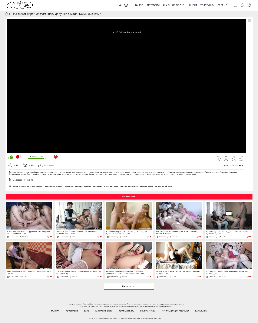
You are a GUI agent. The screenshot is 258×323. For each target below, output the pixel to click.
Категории (153, 5)
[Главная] (126, 5)
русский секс (146, 186)
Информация (218, 158)
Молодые (17, 180)
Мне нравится (10, 157)
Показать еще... (129, 286)
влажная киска (111, 186)
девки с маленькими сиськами (28, 186)
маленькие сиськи (54, 186)
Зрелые (222, 5)
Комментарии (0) (242, 158)
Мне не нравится (18, 157)
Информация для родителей (175, 311)
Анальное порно (173, 5)
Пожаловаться (226, 158)
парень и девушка (129, 186)
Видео (139, 5)
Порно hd (28, 180)
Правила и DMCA (147, 311)
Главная (55, 311)
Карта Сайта (201, 311)
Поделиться (234, 158)
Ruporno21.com (88, 304)
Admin (240, 166)
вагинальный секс (163, 186)
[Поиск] (120, 5)
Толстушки (207, 5)
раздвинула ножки (92, 186)
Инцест (192, 5)
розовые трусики (73, 186)
